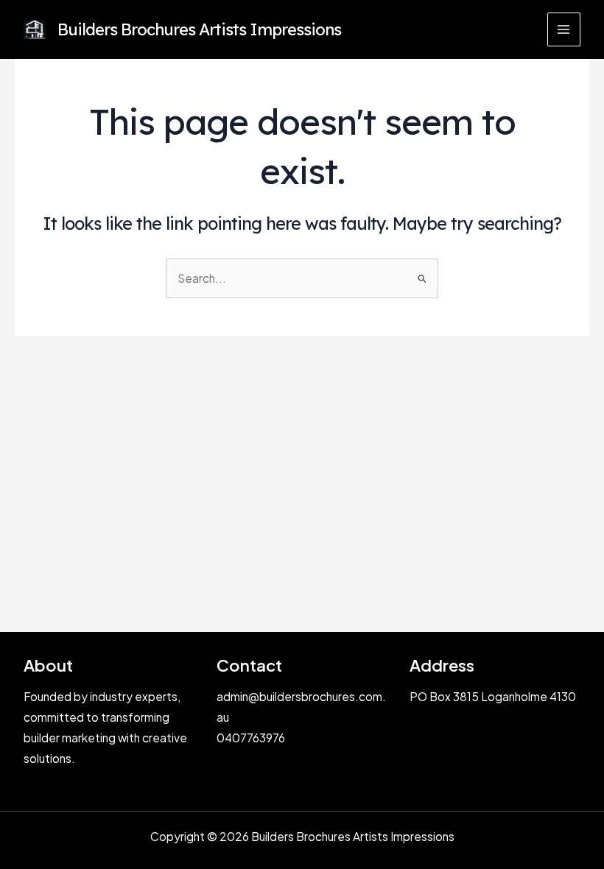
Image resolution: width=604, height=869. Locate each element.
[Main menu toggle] (563, 29)
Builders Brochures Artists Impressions (199, 29)
